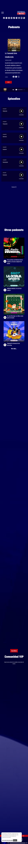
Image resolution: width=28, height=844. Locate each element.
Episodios (8, 82)
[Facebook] (4, 18)
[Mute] (11, 90)
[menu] (2, 13)
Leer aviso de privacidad (7, 840)
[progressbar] (19, 89)
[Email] (21, 18)
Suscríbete (14, 651)
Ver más (13, 187)
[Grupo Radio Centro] (16, 18)
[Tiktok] (14, 18)
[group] (14, 90)
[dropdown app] (19, 18)
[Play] (8, 89)
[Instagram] (9, 18)
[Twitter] (6, 18)
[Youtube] (11, 18)
